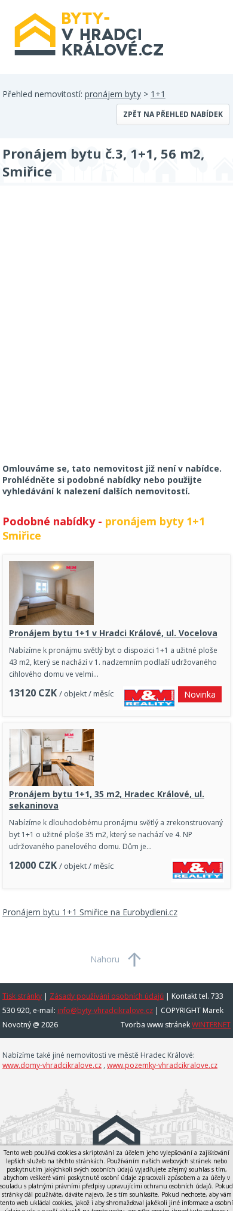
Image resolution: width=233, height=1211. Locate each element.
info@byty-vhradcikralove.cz (105, 1010)
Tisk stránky (22, 996)
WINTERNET (211, 1025)
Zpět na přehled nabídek (173, 114)
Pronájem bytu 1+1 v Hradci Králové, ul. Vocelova (113, 633)
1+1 (158, 94)
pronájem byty (113, 94)
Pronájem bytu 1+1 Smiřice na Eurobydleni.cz (89, 912)
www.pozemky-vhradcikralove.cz (162, 1065)
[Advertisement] (116, 332)
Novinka (200, 694)
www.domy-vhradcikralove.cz (52, 1065)
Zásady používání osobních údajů (107, 996)
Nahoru (104, 959)
